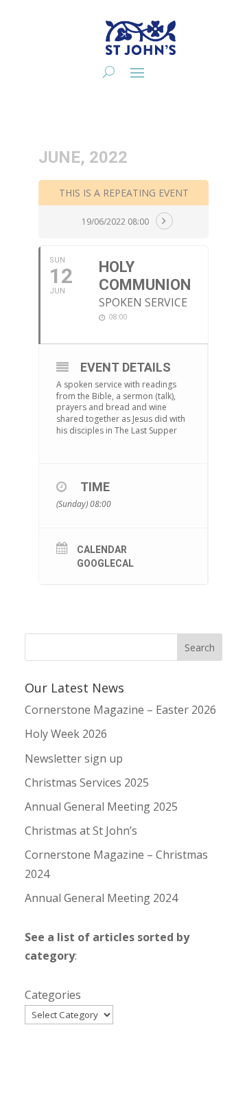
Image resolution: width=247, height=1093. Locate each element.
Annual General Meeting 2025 (101, 806)
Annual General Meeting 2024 (101, 897)
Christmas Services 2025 (87, 782)
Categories (53, 994)
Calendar (102, 549)
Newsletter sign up (74, 758)
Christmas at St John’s (81, 830)
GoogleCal (105, 563)
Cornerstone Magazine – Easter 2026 (120, 709)
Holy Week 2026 (66, 733)
